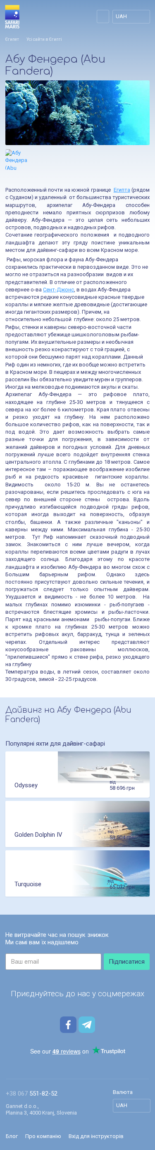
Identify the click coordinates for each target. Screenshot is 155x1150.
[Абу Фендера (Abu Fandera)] (77, 112)
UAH (121, 16)
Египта (122, 190)
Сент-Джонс (58, 289)
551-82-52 (31, 1093)
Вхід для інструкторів (96, 1136)
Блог (12, 1136)
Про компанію (43, 1136)
